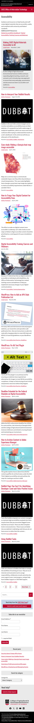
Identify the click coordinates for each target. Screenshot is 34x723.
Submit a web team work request (17, 606)
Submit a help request (9, 692)
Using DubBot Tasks (8, 539)
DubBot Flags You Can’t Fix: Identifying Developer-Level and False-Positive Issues (17, 487)
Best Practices (17, 340)
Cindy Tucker (6, 47)
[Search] (31, 595)
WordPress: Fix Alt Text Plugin (12, 345)
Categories (4, 677)
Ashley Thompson (6, 97)
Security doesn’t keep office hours (11, 653)
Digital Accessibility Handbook (10, 33)
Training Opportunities (19, 289)
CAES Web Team (22, 602)
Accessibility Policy (13, 720)
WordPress (24, 340)
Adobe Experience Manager (20, 481)
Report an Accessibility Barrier (25, 720)
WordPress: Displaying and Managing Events (14, 667)
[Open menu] (32, 9)
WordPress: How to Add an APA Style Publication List (15, 295)
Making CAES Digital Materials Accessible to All (14, 43)
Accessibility (11, 87)
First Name (4, 625)
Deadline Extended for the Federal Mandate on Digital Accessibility (14, 392)
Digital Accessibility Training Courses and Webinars (17, 245)
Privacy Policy (5, 720)
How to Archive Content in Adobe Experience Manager (13, 440)
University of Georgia (8, 717)
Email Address (6, 619)
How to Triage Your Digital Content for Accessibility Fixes (15, 196)
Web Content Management (20, 434)
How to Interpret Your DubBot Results (15, 94)
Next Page (26, 587)
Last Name (4, 632)
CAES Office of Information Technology (14, 9)
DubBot (15, 139)
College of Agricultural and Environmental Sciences (11, 4)
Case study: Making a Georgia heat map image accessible (16, 145)
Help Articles (21, 139)
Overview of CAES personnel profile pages (13, 664)
